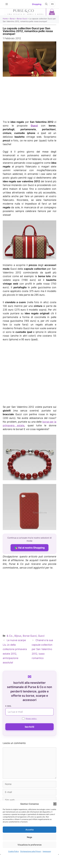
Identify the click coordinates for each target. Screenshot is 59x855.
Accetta (30, 829)
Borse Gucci (22, 18)
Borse (12, 18)
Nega (29, 837)
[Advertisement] (29, 95)
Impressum (47, 851)
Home (5, 18)
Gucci (34, 125)
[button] (55, 804)
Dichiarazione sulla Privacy (30, 851)
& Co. (10, 635)
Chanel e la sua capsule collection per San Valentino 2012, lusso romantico (42, 649)
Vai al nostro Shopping (31, 547)
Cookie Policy (13, 851)
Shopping (36, 4)
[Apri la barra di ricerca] (46, 4)
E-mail (8, 706)
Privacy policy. (31, 719)
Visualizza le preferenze (30, 844)
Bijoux (17, 635)
